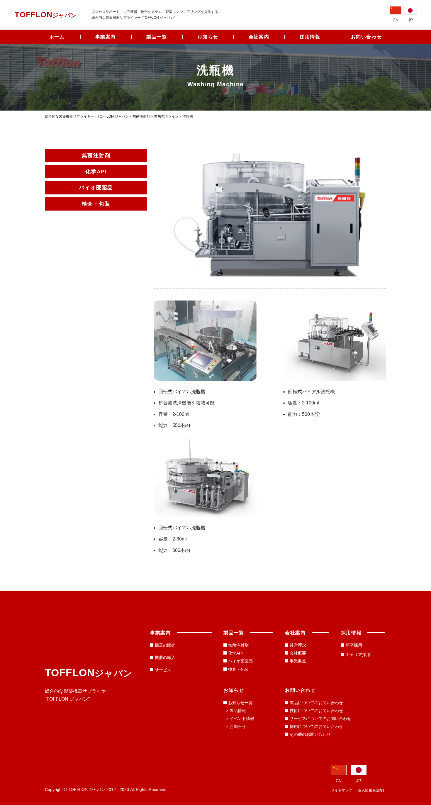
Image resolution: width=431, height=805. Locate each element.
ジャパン (46, 15)
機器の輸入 (165, 657)
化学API (235, 653)
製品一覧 (156, 36)
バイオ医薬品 (240, 661)
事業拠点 (298, 661)
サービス (163, 669)
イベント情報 (242, 718)
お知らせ (207, 36)
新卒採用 (354, 645)
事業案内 (105, 36)
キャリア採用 (358, 654)
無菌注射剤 (238, 645)
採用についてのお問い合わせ (316, 726)
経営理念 (298, 645)
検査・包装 (238, 669)
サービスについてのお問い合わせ (320, 718)
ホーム (57, 36)
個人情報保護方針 (372, 790)
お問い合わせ (366, 36)
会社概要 (298, 653)
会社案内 (259, 36)
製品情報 (238, 710)
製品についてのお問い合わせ (316, 702)
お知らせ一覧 (240, 702)
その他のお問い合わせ (310, 734)
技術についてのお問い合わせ (316, 710)
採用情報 (310, 36)
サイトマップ (341, 790)
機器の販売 (165, 645)
